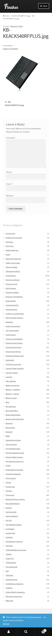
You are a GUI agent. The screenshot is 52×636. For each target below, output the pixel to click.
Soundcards (10, 533)
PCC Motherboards (13, 449)
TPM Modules (11, 563)
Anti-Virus (10, 246)
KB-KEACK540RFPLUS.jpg (21, 16)
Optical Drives (11, 444)
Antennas (9, 242)
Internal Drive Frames (14, 343)
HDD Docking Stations (14, 318)
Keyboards (10, 360)
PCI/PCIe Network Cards (15, 453)
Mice (7, 402)
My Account (8, 632)
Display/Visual (11, 284)
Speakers (9, 537)
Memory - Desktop (13, 389)
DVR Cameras (11, 288)
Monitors (9, 423)
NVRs (8, 436)
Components (11, 276)
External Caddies (12, 292)
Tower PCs (10, 558)
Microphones (11, 406)
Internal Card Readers (14, 339)
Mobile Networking (13, 415)
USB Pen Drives (11, 579)
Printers (9, 491)
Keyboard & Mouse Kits (15, 356)
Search (26, 632)
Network (9, 432)
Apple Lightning (12, 250)
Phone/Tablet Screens (14, 457)
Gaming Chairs (11, 309)
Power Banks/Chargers (14, 470)
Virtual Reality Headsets (15, 592)
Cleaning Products (13, 271)
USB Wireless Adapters (14, 584)
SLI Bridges (10, 529)
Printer (8, 482)
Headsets (9, 322)
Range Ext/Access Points (15, 499)
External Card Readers (14, 297)
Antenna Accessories (14, 238)
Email (9, 184)
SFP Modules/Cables (13, 525)
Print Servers (11, 478)
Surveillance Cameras (14, 541)
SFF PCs (9, 520)
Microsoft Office (12, 411)
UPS (7, 571)
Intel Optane (11, 335)
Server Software (12, 516)
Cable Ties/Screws (13, 263)
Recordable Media (13, 503)
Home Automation (13, 326)
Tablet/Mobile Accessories (16, 550)
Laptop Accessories (13, 364)
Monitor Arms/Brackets (15, 419)
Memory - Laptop (12, 394)
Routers (9, 508)
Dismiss (6, 623)
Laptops (9, 377)
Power (8, 465)
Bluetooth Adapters (13, 259)
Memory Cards (11, 398)
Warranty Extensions (14, 596)
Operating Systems (13, 440)
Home (7, 16)
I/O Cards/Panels (12, 330)
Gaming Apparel (12, 305)
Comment (10, 138)
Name (9, 172)
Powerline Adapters (13, 474)
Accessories (10, 233)
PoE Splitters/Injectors (15, 461)
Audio (8, 254)
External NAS (11, 301)
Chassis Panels (11, 267)
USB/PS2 (9, 588)
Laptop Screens (12, 373)
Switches (9, 546)
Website (9, 195)
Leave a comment (10, 49)
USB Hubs (9, 575)
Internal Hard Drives (13, 347)
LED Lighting (11, 381)
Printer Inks (10, 487)
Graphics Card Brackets (15, 314)
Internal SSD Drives (13, 352)
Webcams (9, 601)
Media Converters (12, 385)
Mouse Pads (10, 427)
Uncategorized (11, 567)
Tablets (9, 554)
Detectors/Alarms (13, 280)
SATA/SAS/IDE (11, 512)
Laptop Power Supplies (15, 368)
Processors (10, 495)
